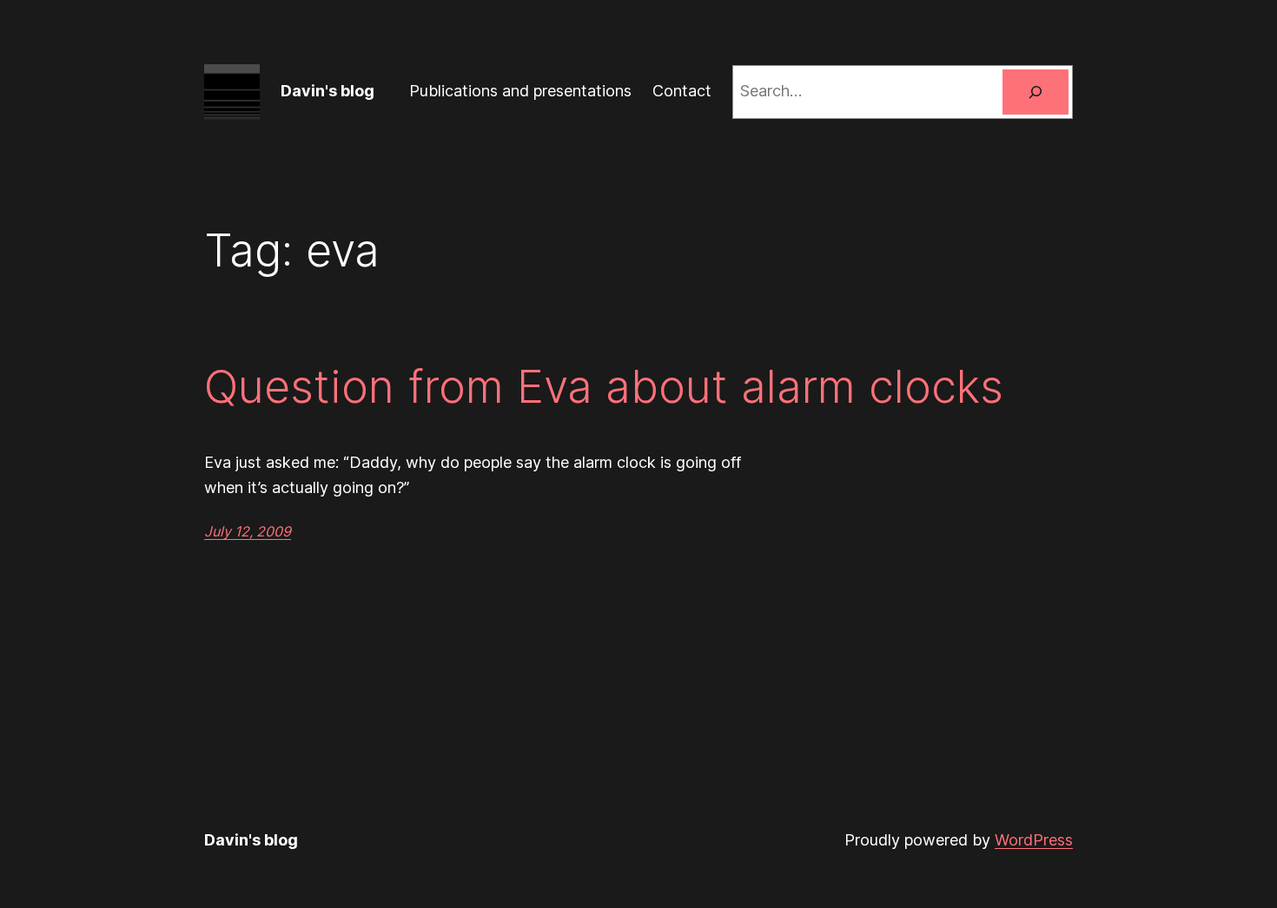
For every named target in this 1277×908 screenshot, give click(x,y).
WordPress (1034, 840)
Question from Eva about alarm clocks (603, 387)
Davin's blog (327, 91)
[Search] (1035, 92)
